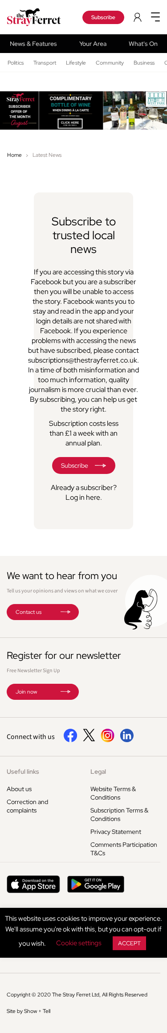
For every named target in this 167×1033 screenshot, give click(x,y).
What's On (143, 44)
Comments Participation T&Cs (123, 849)
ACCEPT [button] (129, 943)
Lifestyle (76, 62)
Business (144, 62)
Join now (26, 691)
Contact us (28, 612)
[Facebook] (70, 740)
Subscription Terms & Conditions (119, 814)
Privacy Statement (115, 832)
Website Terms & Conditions (113, 793)
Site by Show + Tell (28, 1011)
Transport (44, 62)
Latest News (47, 155)
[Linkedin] (127, 740)
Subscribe (103, 17)
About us (19, 789)
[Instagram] (107, 740)
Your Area (92, 44)
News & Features (33, 44)
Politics (16, 62)
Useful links (23, 772)
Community (110, 62)
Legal (98, 772)
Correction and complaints (27, 806)
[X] (89, 739)
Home (14, 155)
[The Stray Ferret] (37, 17)
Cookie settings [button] (79, 943)
